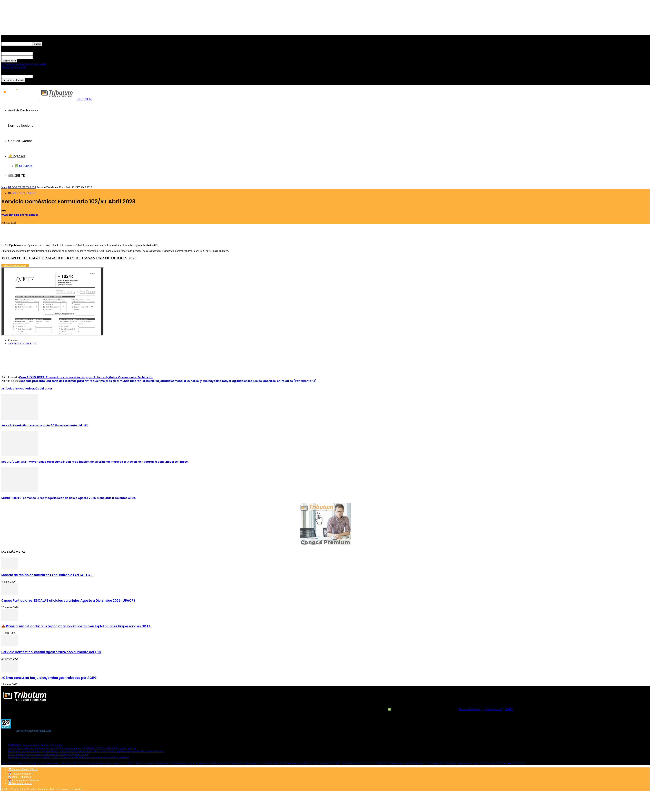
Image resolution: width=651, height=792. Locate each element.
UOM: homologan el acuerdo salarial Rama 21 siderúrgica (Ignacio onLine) (48, 754)
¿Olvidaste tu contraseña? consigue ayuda (23, 63)
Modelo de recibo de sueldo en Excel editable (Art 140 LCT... (47, 575)
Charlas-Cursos (20, 141)
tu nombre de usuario (44, 53)
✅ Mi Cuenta (23, 166)
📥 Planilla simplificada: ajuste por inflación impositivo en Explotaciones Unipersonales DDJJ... (76, 626)
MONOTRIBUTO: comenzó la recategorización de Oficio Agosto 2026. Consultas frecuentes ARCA (68, 498)
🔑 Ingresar (16, 156)
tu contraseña (40, 57)
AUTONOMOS (50, 763)
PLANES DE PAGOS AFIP (441, 763)
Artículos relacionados (17, 388)
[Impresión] (7, 233)
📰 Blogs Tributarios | (20, 776)
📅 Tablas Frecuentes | (20, 773)
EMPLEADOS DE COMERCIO (243, 763)
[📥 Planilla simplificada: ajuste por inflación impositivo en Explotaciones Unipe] (9, 619)
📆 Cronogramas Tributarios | (24, 780)
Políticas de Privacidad (13, 67)
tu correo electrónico (44, 76)
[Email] (19, 233)
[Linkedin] (55, 233)
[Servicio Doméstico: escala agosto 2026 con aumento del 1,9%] (19, 418)
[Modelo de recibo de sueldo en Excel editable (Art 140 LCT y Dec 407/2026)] (9, 568)
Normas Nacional (21, 125)
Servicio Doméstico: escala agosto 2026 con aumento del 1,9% (44, 425)
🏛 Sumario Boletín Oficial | (23, 769)
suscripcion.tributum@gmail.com (33, 730)
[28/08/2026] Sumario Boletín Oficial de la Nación (35, 745)
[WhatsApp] (68, 233)
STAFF (509, 709)
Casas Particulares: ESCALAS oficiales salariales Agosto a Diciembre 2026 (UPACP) (68, 600)
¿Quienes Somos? (492, 709)
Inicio (4, 187)
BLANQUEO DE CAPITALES (78, 763)
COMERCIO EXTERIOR (110, 763)
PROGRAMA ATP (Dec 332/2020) (476, 763)
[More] (80, 233)
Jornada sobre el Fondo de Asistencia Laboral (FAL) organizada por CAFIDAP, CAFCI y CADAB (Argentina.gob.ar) (72, 748)
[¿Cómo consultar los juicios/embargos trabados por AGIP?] (9, 671)
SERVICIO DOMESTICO (22, 343)
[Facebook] (31, 233)
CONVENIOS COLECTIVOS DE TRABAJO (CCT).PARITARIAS (159, 763)
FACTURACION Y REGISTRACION (281, 763)
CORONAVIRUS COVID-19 (208, 763)
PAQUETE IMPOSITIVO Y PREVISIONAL (402, 763)
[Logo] (20, 99)
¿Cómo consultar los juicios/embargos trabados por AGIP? (48, 677)
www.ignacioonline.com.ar (19, 215)
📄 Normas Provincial (20, 783)
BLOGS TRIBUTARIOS (22, 187)
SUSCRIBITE (16, 175)
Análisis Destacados (23, 110)
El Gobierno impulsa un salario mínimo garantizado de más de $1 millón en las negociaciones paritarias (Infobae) (68, 757)
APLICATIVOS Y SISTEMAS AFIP (20, 763)
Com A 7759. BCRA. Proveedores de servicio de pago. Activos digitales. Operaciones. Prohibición (86, 377)
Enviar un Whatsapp (470, 709)
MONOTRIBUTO (330, 763)
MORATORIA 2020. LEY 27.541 (360, 763)
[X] (43, 233)
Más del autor (42, 388)
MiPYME (310, 763)
